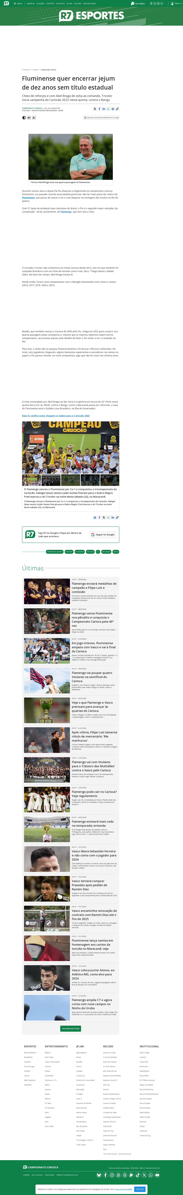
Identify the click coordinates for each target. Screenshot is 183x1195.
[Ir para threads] (125, 1175)
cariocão (69, 552)
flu (98, 552)
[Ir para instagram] (158, 3)
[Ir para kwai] (118, 1175)
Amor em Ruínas (110, 1062)
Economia (80, 1085)
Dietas (47, 1071)
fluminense (80, 552)
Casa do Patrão (109, 1103)
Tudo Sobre (81, 1144)
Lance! (26, 1075)
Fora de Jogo (29, 1066)
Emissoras (144, 1066)
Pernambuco (81, 1121)
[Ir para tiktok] (138, 1175)
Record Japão (145, 1103)
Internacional (81, 1108)
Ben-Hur (106, 1085)
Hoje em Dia (108, 1131)
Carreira (143, 1057)
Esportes (60, 3)
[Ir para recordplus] (131, 1175)
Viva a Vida (49, 1126)
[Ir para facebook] (151, 3)
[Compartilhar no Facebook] (99, 109)
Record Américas (146, 1089)
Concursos (80, 1075)
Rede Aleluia (145, 1112)
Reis (105, 1149)
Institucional (149, 1046)
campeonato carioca (55, 552)
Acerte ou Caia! (109, 1052)
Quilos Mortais (109, 1144)
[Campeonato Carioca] (91, 16)
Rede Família (145, 1117)
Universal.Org (145, 1135)
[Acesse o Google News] (112, 108)
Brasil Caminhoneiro (111, 1094)
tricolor (90, 552)
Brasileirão (28, 1057)
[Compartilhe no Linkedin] (103, 109)
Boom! (106, 1089)
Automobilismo (30, 1052)
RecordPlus (144, 1075)
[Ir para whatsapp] (150, 1175)
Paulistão (27, 1085)
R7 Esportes (26, 70)
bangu (115, 552)
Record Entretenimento (149, 1094)
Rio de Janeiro (82, 1126)
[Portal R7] (6, 3)
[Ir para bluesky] (99, 1175)
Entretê (50, 3)
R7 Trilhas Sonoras (147, 1080)
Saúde (78, 1135)
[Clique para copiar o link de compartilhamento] (117, 109)
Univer (142, 1126)
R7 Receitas (49, 1108)
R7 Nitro (48, 1103)
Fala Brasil (107, 1126)
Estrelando (49, 1075)
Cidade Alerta (108, 1108)
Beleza (47, 1052)
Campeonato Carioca (48, 70)
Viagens (48, 1117)
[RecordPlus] (138, 3)
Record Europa (146, 1098)
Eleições (40, 3)
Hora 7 (79, 1098)
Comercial (144, 1062)
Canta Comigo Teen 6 (112, 1098)
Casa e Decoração (52, 1062)
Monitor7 (80, 1117)
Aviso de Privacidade (123, 1189)
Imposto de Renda (83, 1103)
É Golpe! (79, 1094)
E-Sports (27, 1062)
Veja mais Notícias (70, 1028)
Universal (143, 1131)
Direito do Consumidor (85, 1080)
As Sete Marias (109, 1066)
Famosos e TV (51, 1080)
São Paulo (80, 1131)
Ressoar (143, 1121)
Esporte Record (109, 1121)
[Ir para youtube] (157, 1175)
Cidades (79, 1071)
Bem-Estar (49, 1057)
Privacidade (49, 1175)
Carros (79, 1066)
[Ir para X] (154, 3)
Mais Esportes (29, 1080)
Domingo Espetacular (112, 1117)
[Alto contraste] (24, 118)
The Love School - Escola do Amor (117, 1154)
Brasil (78, 1057)
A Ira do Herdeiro (110, 1057)
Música (48, 1098)
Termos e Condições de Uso (67, 1175)
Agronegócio (81, 1052)
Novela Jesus (108, 1140)
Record (77, 3)
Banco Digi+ (145, 1052)
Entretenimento (56, 1046)
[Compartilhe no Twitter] (94, 109)
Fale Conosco (37, 1175)
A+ (29, 117)
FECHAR (140, 1189)
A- (34, 117)
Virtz (46, 1121)
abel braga (106, 552)
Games (48, 1089)
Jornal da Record (110, 1135)
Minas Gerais (81, 1112)
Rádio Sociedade (146, 1085)
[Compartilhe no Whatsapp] (108, 109)
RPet (47, 1112)
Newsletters (144, 1071)
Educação (80, 1089)
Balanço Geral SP (110, 1080)
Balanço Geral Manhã (112, 1075)
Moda (47, 1094)
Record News (89, 3)
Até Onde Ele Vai (110, 1071)
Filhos (47, 1085)
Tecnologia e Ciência (84, 1140)
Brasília (30, 3)
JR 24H (69, 3)
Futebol (35, 70)
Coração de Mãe (110, 1112)
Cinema (48, 1066)
